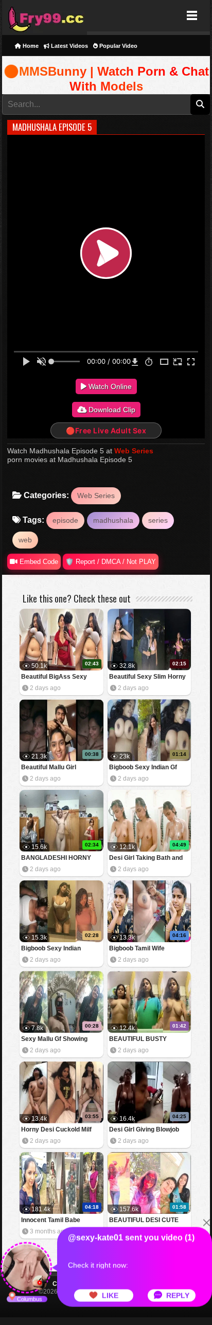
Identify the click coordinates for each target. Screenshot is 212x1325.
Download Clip (110, 409)
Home (30, 46)
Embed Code (37, 562)
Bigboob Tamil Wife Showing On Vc (137, 949)
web (25, 540)
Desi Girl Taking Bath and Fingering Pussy (146, 858)
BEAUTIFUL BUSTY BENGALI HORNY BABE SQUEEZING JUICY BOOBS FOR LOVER (149, 1039)
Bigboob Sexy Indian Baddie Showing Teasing (56, 949)
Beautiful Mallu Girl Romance (48, 768)
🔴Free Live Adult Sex (106, 430)
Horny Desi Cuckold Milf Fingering (56, 1130)
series (158, 520)
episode (65, 520)
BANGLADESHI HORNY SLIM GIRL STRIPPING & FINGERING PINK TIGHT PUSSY (56, 858)
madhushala (113, 520)
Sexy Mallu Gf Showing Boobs (54, 1039)
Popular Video (117, 46)
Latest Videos (68, 46)
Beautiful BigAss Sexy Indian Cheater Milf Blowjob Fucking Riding (60, 677)
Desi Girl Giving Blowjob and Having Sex (144, 1130)
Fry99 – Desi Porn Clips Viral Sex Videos (44, 15)
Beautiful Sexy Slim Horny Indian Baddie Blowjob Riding (147, 677)
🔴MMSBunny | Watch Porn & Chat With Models (106, 79)
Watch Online (109, 386)
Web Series (133, 451)
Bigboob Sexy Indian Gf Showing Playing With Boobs (143, 768)
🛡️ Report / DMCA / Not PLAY (110, 562)
